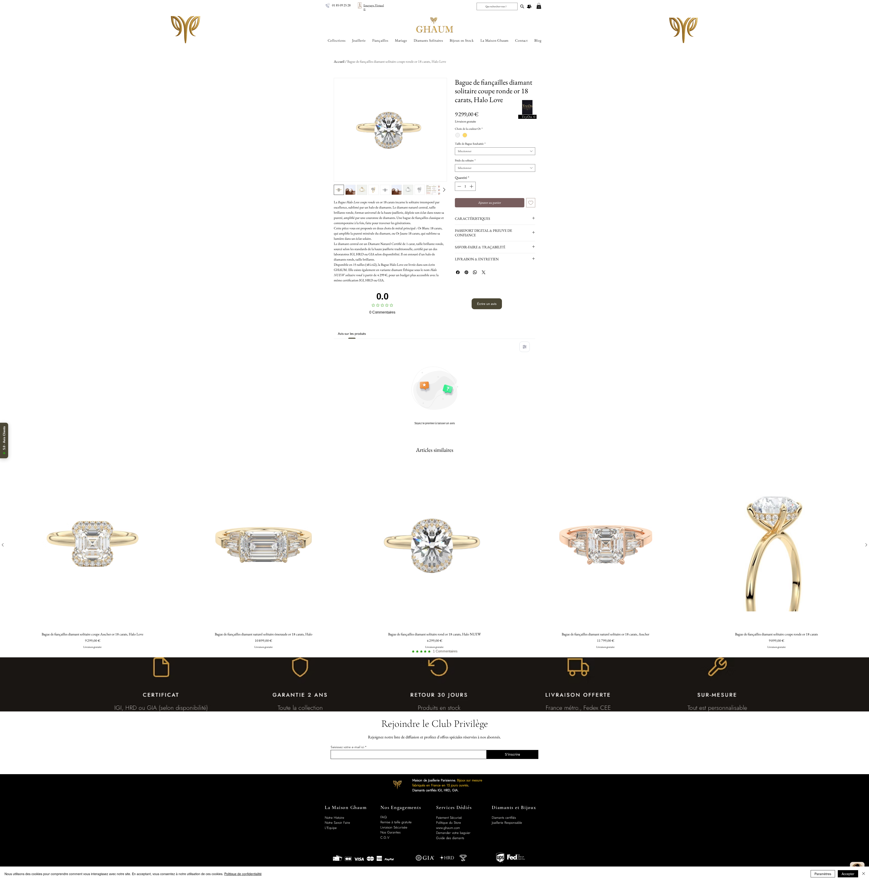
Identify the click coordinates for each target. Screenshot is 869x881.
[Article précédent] (2, 545)
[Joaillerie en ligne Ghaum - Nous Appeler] (327, 5)
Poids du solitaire (465, 160)
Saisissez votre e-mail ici (347, 747)
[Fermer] (863, 873)
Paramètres (822, 873)
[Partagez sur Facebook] (458, 272)
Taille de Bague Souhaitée (470, 144)
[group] (434, 558)
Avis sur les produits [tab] (352, 333)
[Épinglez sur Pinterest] (466, 272)
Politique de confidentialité (243, 873)
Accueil (339, 61)
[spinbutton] (465, 186)
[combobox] (495, 151)
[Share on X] (483, 272)
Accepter (848, 873)
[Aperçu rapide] (92, 545)
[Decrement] (459, 186)
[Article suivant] (866, 545)
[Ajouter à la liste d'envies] (530, 202)
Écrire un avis (487, 304)
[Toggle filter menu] (524, 347)
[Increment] (472, 186)
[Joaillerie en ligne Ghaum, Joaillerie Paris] (522, 6)
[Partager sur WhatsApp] (475, 272)
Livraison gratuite (465, 121)
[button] (538, 6)
